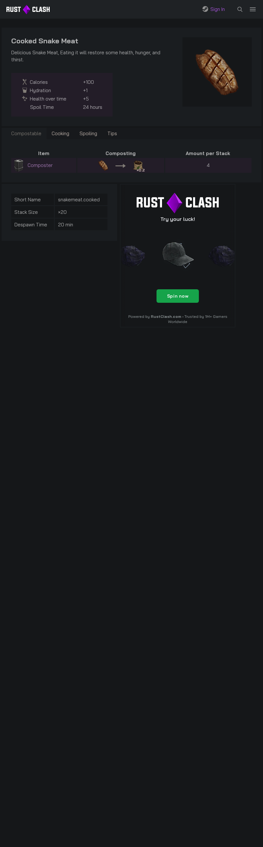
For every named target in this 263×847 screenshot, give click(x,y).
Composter (40, 165)
